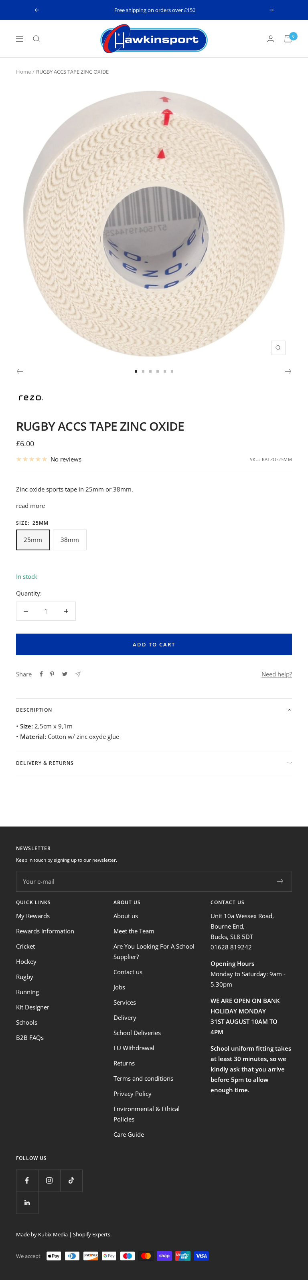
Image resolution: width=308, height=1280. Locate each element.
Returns (124, 1063)
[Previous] (19, 371)
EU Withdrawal (133, 1048)
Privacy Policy (132, 1093)
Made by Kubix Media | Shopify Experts (63, 1234)
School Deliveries (137, 1033)
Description (34, 709)
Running (27, 992)
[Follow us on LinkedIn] (27, 1203)
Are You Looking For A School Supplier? (154, 951)
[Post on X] (64, 674)
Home (23, 71)
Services (124, 1002)
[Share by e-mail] (78, 674)
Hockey (26, 961)
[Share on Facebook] (41, 674)
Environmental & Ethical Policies (146, 1114)
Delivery (124, 1017)
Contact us (127, 972)
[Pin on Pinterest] (52, 674)
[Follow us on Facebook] (27, 1181)
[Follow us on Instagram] (49, 1181)
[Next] (288, 371)
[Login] (270, 38)
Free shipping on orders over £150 (154, 10)
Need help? (276, 674)
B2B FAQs (30, 1037)
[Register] (280, 881)
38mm (70, 540)
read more (30, 506)
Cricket (25, 946)
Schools (26, 1022)
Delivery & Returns (45, 763)
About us (125, 916)
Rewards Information (45, 931)
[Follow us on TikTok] (71, 1181)
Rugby (24, 977)
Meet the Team (133, 931)
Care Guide (128, 1134)
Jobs (119, 987)
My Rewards (33, 916)
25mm (33, 540)
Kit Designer (32, 1007)
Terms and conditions (143, 1078)
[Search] (36, 38)
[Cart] (288, 38)
